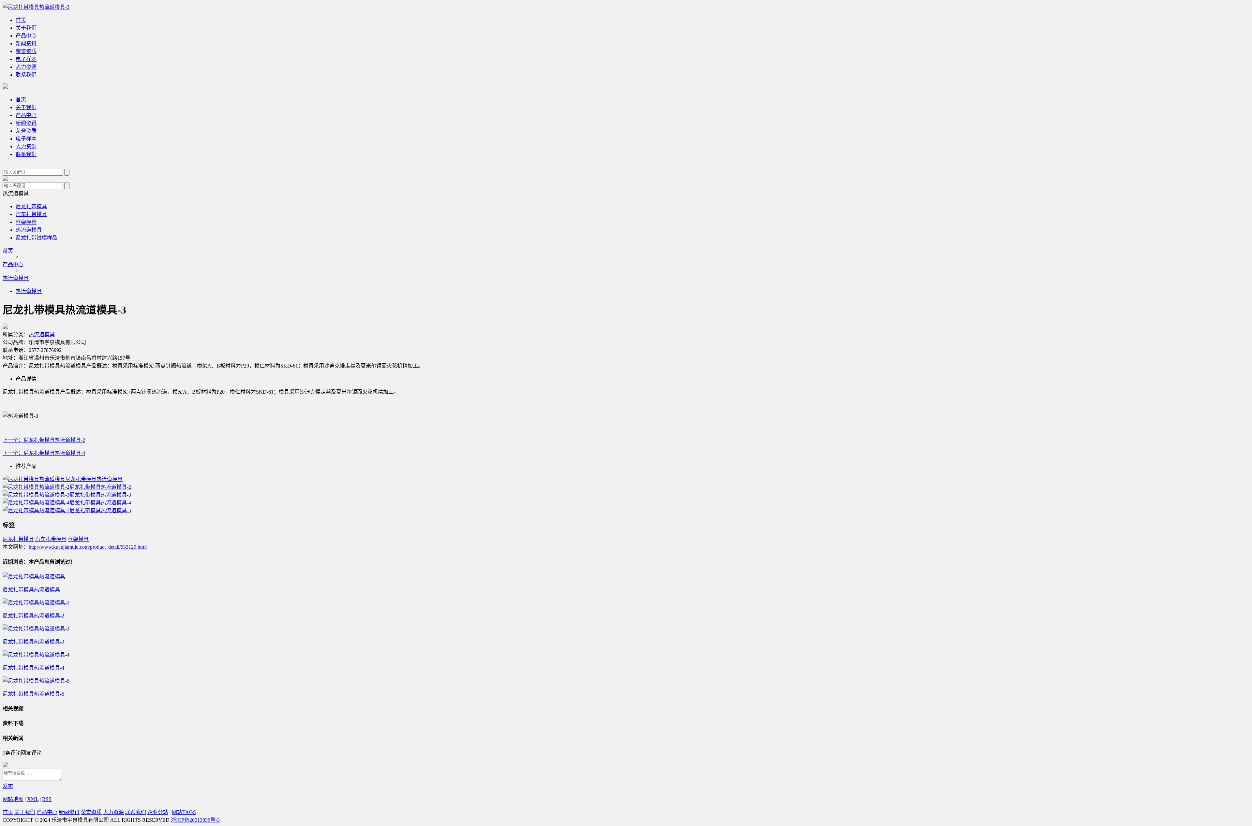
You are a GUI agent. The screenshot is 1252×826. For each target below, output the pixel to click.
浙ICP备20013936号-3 (195, 820)
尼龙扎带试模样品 (36, 237)
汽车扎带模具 (31, 214)
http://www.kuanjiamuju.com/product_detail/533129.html (88, 547)
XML (32, 799)
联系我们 (26, 75)
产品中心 (26, 35)
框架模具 (26, 222)
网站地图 (13, 799)
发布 (8, 786)
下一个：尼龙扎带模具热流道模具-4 (44, 453)
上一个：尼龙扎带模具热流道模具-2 (44, 440)
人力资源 (26, 67)
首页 (21, 20)
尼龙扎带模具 (31, 206)
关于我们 (26, 28)
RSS (47, 799)
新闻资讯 (26, 43)
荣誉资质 (26, 51)
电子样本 (26, 59)
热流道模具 (29, 230)
